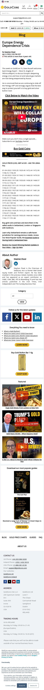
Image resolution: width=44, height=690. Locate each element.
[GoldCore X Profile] (16, 317)
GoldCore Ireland (10, 577)
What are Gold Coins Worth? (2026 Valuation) (21, 336)
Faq (40, 537)
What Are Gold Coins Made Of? (15, 338)
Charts (24, 8)
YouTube (18, 141)
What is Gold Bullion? (12, 331)
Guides (33, 537)
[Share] (14, 62)
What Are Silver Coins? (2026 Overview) (18, 340)
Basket (35, 7)
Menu (41, 8)
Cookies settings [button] (10, 685)
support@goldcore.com (22, 18)
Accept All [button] (22, 685)
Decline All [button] (33, 685)
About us (22, 546)
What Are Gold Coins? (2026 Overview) (18, 333)
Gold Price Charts (18, 537)
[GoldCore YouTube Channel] (27, 317)
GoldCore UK (8, 574)
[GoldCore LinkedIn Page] (37, 317)
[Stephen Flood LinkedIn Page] (16, 264)
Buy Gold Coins (22, 148)
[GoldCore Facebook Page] (6, 317)
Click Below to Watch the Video (22, 95)
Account (29, 8)
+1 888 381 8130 (9, 21)
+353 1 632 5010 (22, 562)
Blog (4, 537)
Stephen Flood (10, 52)
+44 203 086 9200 (19, 559)
